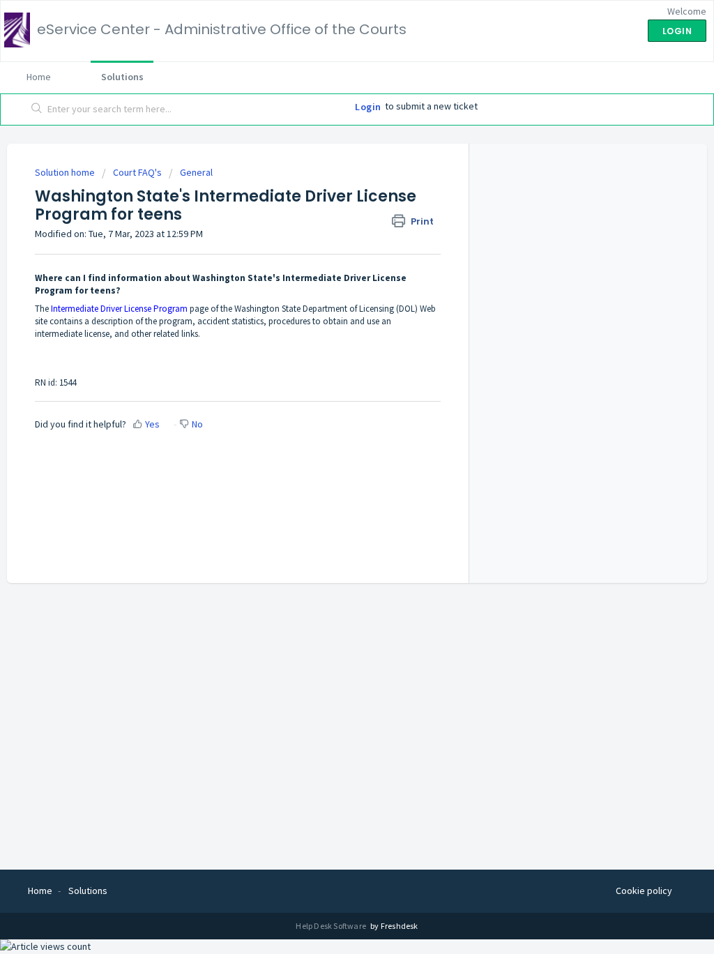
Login (368, 106)
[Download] (331, 297)
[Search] (37, 109)
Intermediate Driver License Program (119, 309)
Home (38, 76)
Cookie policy (644, 890)
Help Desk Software (331, 926)
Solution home (66, 172)
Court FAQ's (137, 172)
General (196, 172)
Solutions (122, 76)
